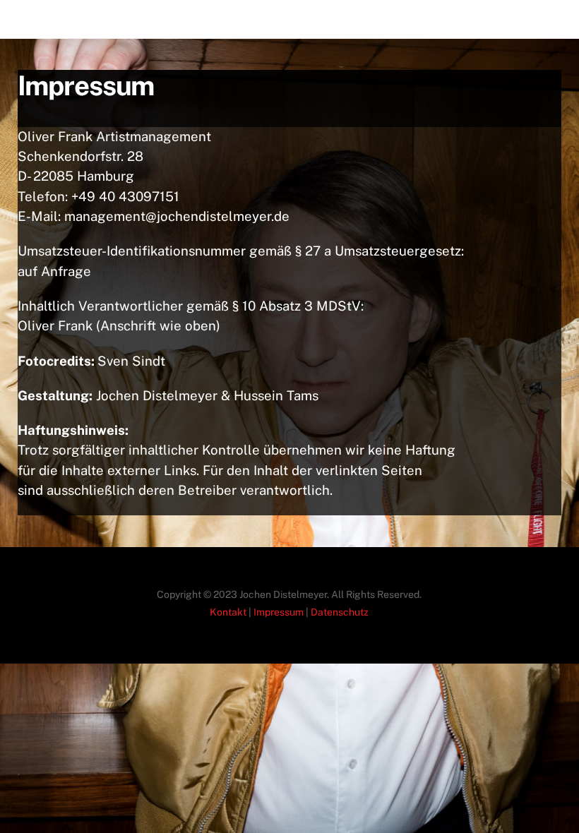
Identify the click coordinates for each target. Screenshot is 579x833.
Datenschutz (340, 612)
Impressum (278, 612)
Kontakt (228, 612)
